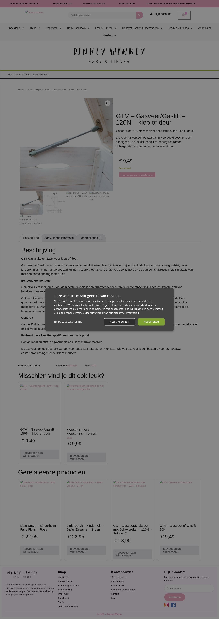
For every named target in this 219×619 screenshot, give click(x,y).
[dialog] (109, 309)
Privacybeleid (132, 313)
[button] (68, 322)
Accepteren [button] (151, 321)
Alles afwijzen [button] (119, 321)
